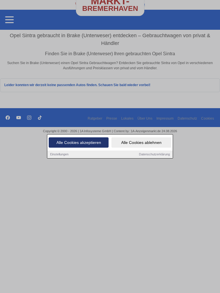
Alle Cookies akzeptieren (78, 142)
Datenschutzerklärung (154, 154)
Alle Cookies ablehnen (141, 142)
